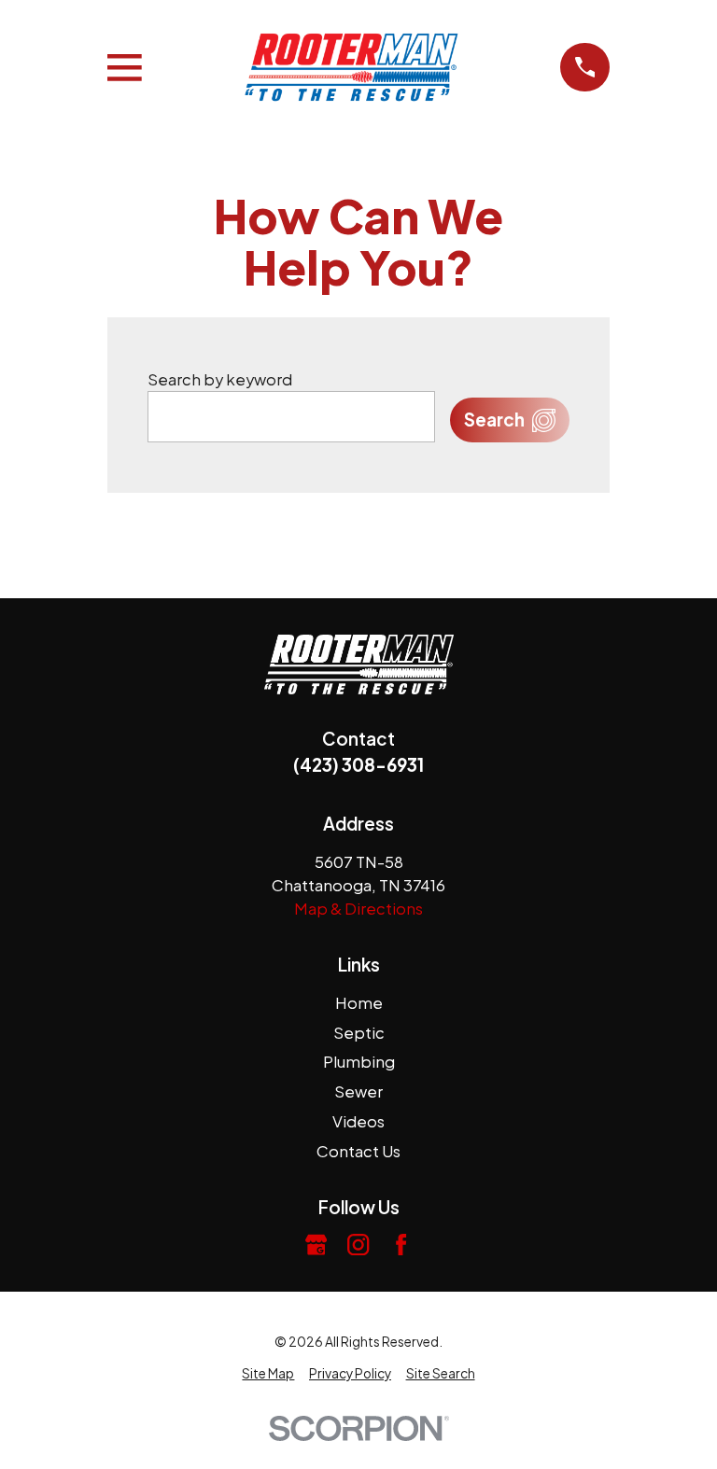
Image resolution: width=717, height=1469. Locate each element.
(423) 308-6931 (358, 765)
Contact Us (358, 1151)
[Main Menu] (124, 67)
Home (359, 1003)
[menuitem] (268, 1374)
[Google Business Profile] (316, 1244)
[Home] (351, 67)
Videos (358, 1121)
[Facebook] (401, 1244)
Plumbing (359, 1061)
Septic (359, 1032)
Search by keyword (220, 379)
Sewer (358, 1091)
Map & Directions (358, 908)
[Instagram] (358, 1244)
